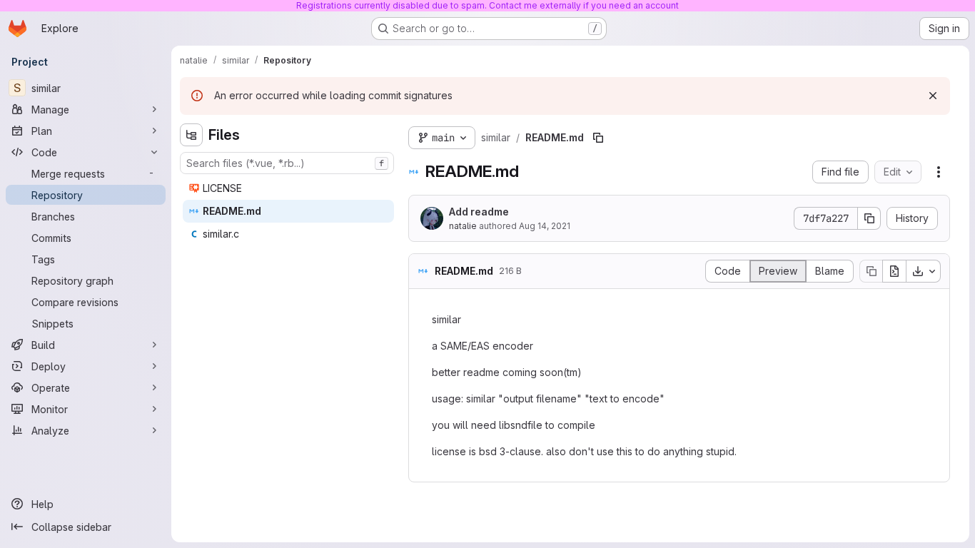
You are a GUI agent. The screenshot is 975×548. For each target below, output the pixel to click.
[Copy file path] (598, 137)
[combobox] (287, 163)
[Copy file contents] (870, 271)
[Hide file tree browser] (191, 134)
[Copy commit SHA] (869, 218)
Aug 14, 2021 (544, 225)
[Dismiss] (932, 95)
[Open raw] (894, 271)
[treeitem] (288, 188)
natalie (463, 225)
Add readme (479, 212)
